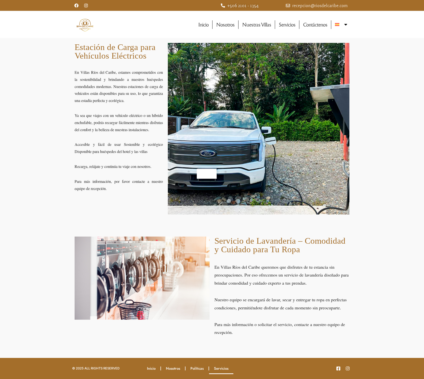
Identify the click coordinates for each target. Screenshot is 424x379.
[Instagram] (86, 5)
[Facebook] (76, 5)
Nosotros (225, 24)
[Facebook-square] (338, 368)
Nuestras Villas (256, 24)
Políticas (197, 368)
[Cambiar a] (341, 24)
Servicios (287, 24)
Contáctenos (315, 24)
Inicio (203, 24)
